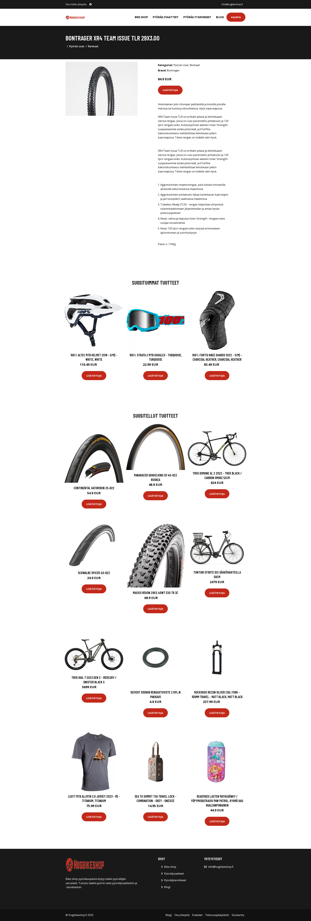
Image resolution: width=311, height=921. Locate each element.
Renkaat (93, 46)
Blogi (220, 17)
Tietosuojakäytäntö (217, 915)
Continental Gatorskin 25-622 (94, 488)
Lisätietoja (170, 90)
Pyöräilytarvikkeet (197, 17)
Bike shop (141, 17)
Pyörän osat (76, 46)
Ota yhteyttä (182, 915)
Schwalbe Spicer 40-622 (94, 573)
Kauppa (236, 17)
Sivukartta (238, 915)
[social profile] (90, 4)
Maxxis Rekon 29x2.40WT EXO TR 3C (155, 593)
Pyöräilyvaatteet (166, 17)
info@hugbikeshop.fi (232, 4)
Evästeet (197, 915)
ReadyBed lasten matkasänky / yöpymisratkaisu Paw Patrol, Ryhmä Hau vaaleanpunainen (217, 800)
